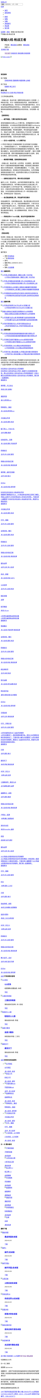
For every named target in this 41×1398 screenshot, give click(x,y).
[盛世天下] (4, 1044)
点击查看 (11, 267)
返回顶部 (14, 1391)
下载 (6, 1244)
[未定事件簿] (5, 1340)
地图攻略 (22, 80)
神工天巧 (13, 86)
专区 (6, 992)
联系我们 (10, 1356)
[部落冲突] (4, 1309)
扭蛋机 (7, 86)
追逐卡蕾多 (9, 1032)
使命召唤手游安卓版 (13, 1329)
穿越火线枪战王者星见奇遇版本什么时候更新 (20, 314)
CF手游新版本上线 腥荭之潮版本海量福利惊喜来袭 (22, 289)
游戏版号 (8, 23)
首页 (6, 10)
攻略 (6, 19)
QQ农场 (8, 984)
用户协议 (23, 1356)
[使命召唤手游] (6, 1325)
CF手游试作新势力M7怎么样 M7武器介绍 (18, 308)
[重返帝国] (4, 1232)
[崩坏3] (3, 1248)
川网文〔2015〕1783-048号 (22, 1394)
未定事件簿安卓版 (12, 1345)
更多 (2, 271)
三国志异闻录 (10, 1000)
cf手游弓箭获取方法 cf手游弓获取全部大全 (19, 326)
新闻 (6, 17)
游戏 (8, 32)
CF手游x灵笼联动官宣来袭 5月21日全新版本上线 (21, 283)
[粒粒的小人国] (6, 1012)
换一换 (3, 1144)
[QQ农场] (4, 980)
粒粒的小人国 (10, 1016)
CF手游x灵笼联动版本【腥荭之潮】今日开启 (20, 277)
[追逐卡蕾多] (5, 1028)
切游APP (4, 2)
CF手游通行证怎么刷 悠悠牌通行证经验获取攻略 (21, 320)
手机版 (9, 1391)
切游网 (3, 32)
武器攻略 (16, 80)
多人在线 (10, 92)
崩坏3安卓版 (10, 1252)
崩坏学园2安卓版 (11, 1268)
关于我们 (4, 1356)
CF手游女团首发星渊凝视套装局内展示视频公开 (21, 336)
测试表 (7, 26)
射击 (15, 92)
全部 (2, 976)
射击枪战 (4, 92)
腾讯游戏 (14, 45)
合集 (6, 21)
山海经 (28, 80)
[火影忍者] (4, 1279)
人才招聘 (17, 1356)
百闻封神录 (8, 80)
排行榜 (7, 28)
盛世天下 (8, 1048)
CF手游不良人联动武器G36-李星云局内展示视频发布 (22, 354)
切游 (2, 7)
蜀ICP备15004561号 (24, 1391)
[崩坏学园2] (5, 1263)
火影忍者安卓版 (11, 1283)
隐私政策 (30, 1356)
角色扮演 (20, 92)
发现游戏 (8, 13)
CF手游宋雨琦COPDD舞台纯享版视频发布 (19, 348)
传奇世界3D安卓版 (12, 1298)
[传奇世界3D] (5, 1294)
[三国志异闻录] (6, 996)
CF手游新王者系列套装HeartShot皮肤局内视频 (20, 342)
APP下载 (4, 1391)
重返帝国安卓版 (11, 1237)
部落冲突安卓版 (11, 1314)
